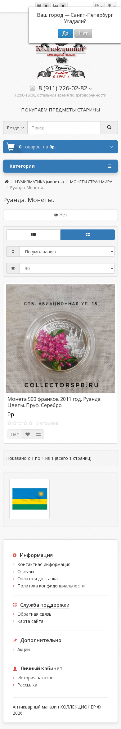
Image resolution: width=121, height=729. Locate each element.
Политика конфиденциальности (51, 586)
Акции (23, 649)
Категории (22, 166)
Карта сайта (30, 621)
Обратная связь (34, 614)
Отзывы (25, 571)
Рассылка (27, 685)
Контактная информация (43, 564)
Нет (15, 434)
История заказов (35, 678)
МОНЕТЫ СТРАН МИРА (91, 181)
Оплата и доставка (37, 579)
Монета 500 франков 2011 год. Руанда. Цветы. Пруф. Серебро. (54, 402)
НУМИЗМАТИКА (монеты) (39, 181)
